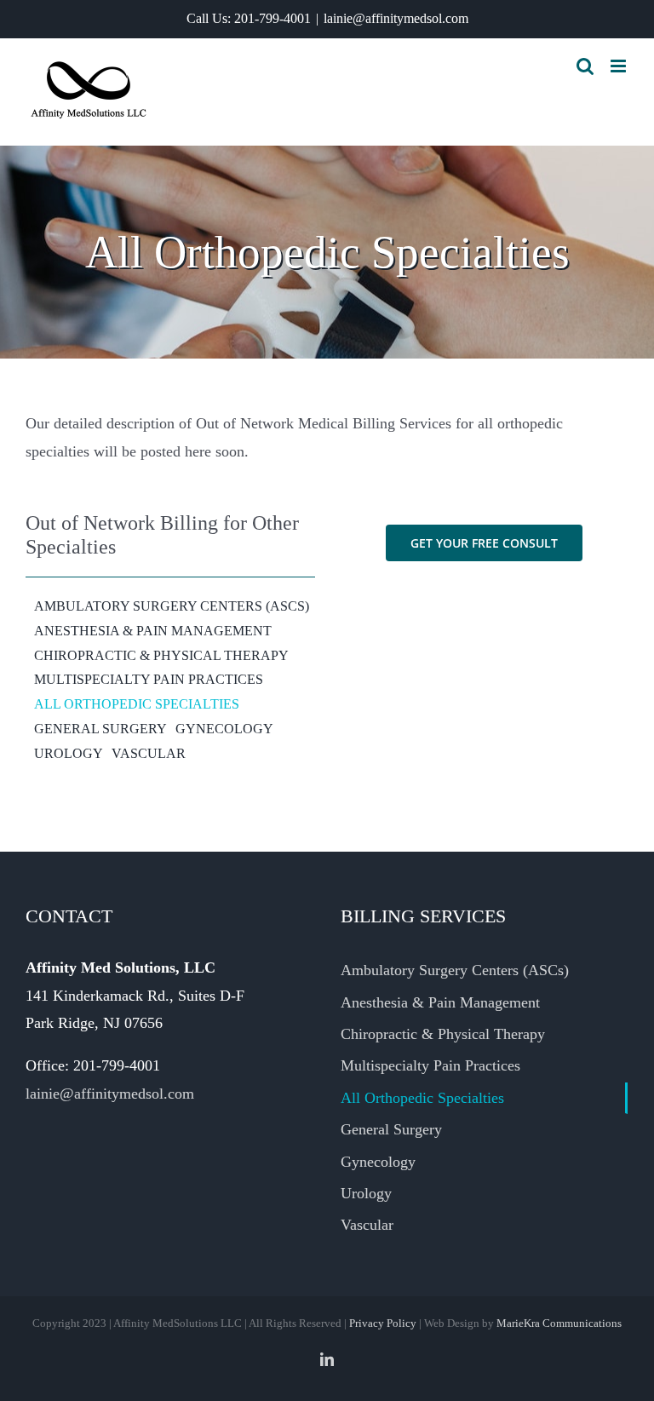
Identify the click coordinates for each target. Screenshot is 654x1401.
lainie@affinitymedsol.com (396, 18)
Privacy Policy (382, 1323)
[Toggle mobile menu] (619, 66)
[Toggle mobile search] (585, 66)
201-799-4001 (272, 18)
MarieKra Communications (559, 1323)
